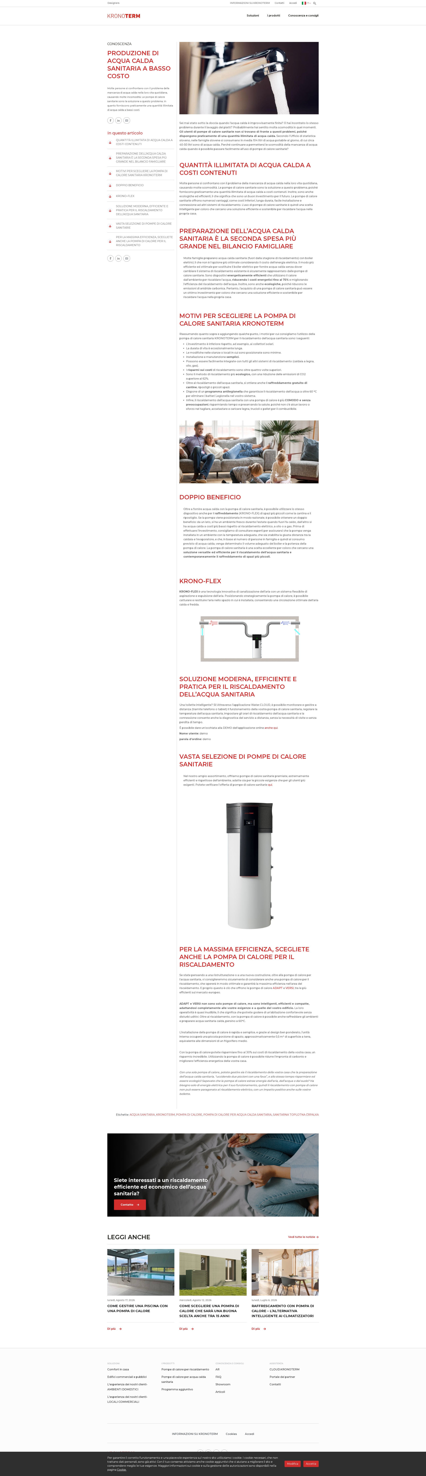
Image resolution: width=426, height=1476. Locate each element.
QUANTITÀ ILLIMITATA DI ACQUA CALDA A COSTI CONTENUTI (140, 142)
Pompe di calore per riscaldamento (185, 1369)
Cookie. (121, 1469)
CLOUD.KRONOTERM (285, 1369)
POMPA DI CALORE (189, 1114)
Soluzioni (253, 15)
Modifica (292, 1463)
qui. (270, 784)
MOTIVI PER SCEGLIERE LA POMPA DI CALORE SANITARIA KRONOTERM (138, 173)
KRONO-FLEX (121, 196)
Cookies (231, 1434)
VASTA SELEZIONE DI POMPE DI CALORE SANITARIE (140, 225)
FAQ (218, 1376)
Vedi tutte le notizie (301, 1237)
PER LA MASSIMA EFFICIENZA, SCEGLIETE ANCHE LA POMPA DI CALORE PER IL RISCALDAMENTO (140, 241)
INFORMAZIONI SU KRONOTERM (250, 3)
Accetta (311, 1463)
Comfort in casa (118, 1369)
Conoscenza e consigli (303, 15)
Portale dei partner (282, 1376)
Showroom (222, 1384)
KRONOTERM (165, 1114)
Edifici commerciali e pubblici (127, 1376)
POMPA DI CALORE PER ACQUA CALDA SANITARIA (237, 1114)
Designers (113, 3)
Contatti (279, 3)
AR (217, 1369)
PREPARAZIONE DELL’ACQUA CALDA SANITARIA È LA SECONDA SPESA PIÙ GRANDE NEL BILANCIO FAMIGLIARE (137, 157)
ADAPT (278, 988)
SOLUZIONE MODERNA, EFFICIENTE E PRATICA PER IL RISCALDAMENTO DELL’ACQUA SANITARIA (138, 210)
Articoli (220, 1391)
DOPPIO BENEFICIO (126, 185)
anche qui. (271, 727)
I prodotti (273, 15)
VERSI (290, 988)
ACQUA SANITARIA (142, 1114)
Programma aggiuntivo (177, 1389)
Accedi (293, 3)
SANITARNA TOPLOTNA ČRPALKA (296, 1114)
